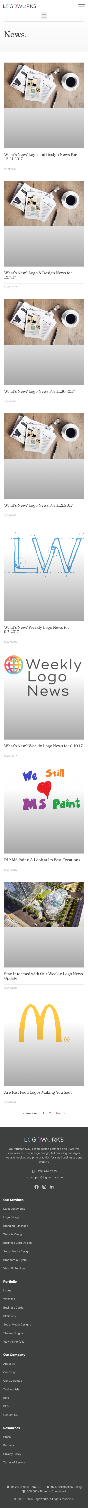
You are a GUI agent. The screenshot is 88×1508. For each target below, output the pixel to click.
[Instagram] (44, 1187)
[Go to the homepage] (19, 6)
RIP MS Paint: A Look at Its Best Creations (42, 859)
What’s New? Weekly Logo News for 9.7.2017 (36, 629)
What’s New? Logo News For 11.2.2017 (38, 505)
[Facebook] (36, 1187)
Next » (60, 1113)
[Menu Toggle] (81, 6)
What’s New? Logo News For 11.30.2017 (39, 391)
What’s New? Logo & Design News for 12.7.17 (38, 275)
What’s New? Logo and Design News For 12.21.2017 (40, 156)
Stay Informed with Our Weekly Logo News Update (43, 975)
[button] (44, 15)
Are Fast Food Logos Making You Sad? (38, 1092)
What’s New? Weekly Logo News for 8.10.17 (43, 745)
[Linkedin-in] (52, 1187)
